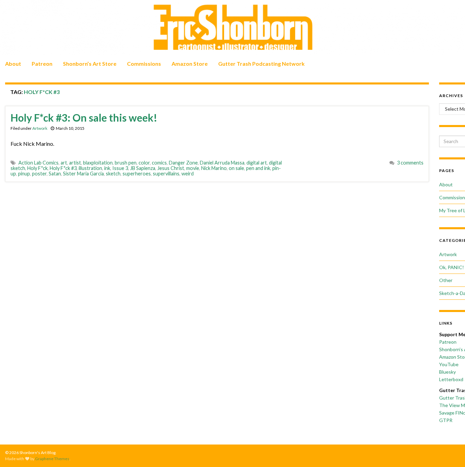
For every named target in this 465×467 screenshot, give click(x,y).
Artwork (39, 128)
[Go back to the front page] (232, 27)
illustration (90, 168)
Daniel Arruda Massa (222, 163)
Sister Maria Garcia (83, 173)
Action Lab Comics (38, 163)
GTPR (445, 420)
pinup (24, 173)
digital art (256, 163)
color (144, 163)
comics (159, 163)
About (13, 63)
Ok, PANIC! (451, 267)
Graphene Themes (52, 458)
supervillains (166, 173)
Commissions (144, 63)
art (64, 163)
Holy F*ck (37, 168)
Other (445, 280)
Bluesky (447, 372)
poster (39, 173)
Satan (55, 173)
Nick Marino (214, 168)
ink (107, 168)
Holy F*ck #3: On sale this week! (84, 117)
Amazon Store (190, 63)
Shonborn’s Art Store (89, 63)
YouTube (449, 364)
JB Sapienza (142, 168)
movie (192, 168)
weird (187, 173)
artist (75, 163)
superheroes (137, 173)
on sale (236, 168)
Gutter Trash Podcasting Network (261, 63)
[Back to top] (449, 451)
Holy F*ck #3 (63, 168)
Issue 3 (120, 168)
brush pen (126, 163)
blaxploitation (98, 163)
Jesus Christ (170, 168)
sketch (113, 173)
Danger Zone (183, 163)
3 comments (410, 163)
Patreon (42, 63)
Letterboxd (451, 379)
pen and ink (258, 168)
